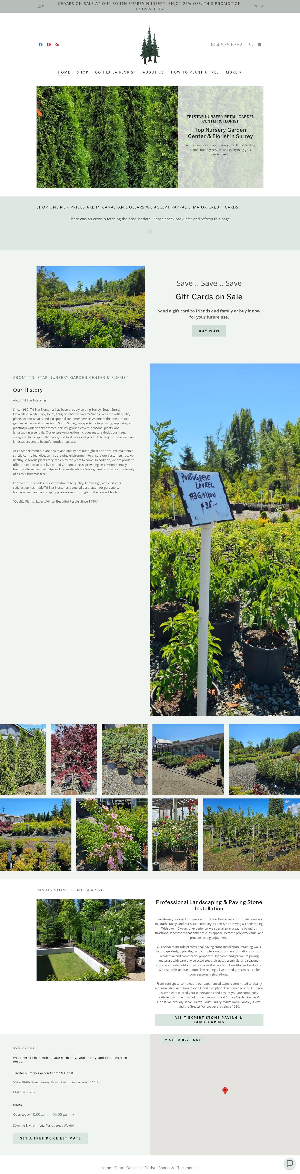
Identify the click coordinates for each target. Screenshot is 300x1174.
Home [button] (106, 1167)
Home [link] (64, 72)
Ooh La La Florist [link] (115, 72)
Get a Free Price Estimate (50, 1138)
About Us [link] (153, 72)
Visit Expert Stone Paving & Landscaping (209, 1019)
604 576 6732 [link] (226, 44)
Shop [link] (83, 72)
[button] (259, 44)
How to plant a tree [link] (195, 72)
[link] (41, 44)
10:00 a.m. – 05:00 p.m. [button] (51, 1114)
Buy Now (209, 331)
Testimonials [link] (188, 1167)
